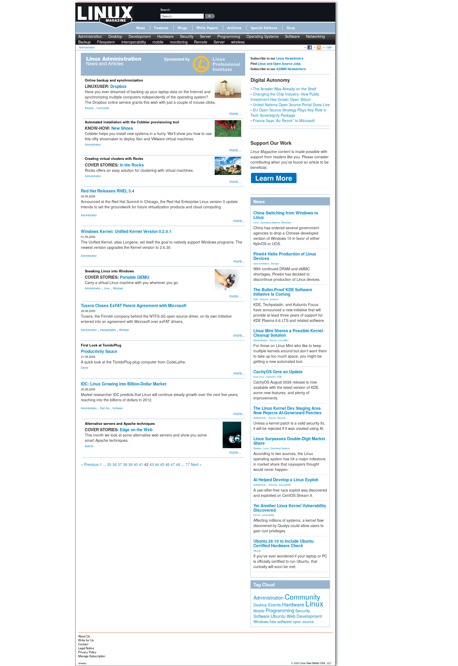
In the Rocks (132, 165)
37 (120, 464)
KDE (255, 299)
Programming (228, 36)
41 (141, 464)
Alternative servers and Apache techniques (120, 423)
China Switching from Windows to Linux (285, 215)
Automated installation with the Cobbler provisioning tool (132, 122)
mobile (158, 41)
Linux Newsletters (289, 58)
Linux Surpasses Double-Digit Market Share (289, 441)
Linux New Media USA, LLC (315, 663)
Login (329, 47)
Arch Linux (258, 376)
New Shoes (122, 128)
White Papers (207, 27)
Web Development (304, 616)
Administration (90, 36)
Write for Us (86, 640)
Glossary (82, 663)
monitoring (179, 41)
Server (205, 36)
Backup (84, 41)
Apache (89, 446)
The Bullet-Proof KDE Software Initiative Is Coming (282, 292)
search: (165, 9)
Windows (118, 288)
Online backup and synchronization (114, 80)
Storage (275, 263)
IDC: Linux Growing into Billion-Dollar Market (123, 384)
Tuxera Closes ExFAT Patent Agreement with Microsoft (133, 305)
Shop (291, 27)
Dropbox (118, 86)
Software (292, 36)
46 (167, 464)
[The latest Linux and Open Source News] (318, 47)
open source (303, 621)
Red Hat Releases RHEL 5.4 (107, 191)
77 (188, 464)
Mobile (259, 610)
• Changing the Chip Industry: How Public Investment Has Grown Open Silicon (284, 96)
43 (151, 464)
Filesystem (106, 41)
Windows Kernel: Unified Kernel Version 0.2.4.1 (126, 231)
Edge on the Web (136, 430)
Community (102, 108)
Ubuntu (257, 550)
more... (235, 113)
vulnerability (285, 484)
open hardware (261, 263)
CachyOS (271, 376)
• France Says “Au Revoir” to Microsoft (282, 120)
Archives (234, 27)
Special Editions (264, 27)
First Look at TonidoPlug (101, 345)
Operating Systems (262, 36)
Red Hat (104, 408)
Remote (200, 41)
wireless (238, 41)
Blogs (182, 27)
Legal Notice (86, 648)
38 (125, 464)
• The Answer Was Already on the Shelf (283, 88)
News (140, 27)
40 (136, 464)
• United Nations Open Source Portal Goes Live (290, 104)
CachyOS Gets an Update (278, 372)
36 (114, 464)
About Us (84, 636)
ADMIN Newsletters (291, 68)
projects (274, 299)
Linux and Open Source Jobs (279, 63)
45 (162, 464)
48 (178, 464)
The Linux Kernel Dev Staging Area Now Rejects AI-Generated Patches (287, 410)
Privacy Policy (87, 652)
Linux (107, 288)
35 (109, 464)
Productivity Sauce (99, 351)
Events (274, 605)
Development (140, 36)
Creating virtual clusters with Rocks (114, 158)
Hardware (165, 36)
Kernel (273, 340)
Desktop (115, 36)
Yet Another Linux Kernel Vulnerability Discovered (289, 508)
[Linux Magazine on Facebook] (309, 47)
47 (173, 464)
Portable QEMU (134, 277)
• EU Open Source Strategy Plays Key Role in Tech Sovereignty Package (288, 112)
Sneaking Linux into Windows (109, 271)
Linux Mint (283, 340)
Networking (315, 36)
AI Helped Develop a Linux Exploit (285, 480)
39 (130, 464)
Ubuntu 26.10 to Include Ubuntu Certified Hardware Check (283, 543)
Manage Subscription (91, 656)
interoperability (133, 41)
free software (281, 621)
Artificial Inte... (260, 417)
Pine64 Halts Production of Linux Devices (284, 256)
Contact (83, 644)
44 (157, 464)
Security (186, 36)
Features (161, 27)
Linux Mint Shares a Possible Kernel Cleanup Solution (288, 333)
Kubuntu (264, 299)
